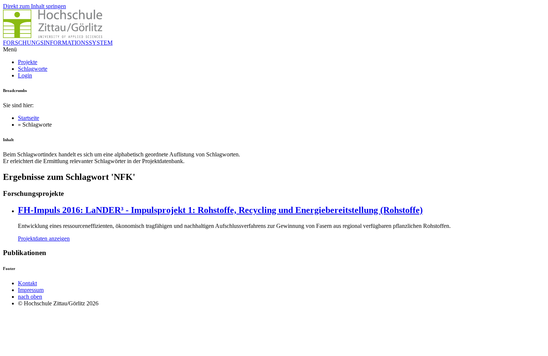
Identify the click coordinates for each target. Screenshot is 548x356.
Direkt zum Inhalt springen (34, 6)
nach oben (30, 296)
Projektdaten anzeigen (44, 238)
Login (25, 75)
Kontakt (27, 283)
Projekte (27, 62)
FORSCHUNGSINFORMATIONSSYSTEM (58, 42)
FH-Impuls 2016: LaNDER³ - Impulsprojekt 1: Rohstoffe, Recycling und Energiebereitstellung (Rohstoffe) (220, 210)
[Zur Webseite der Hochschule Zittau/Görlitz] (52, 36)
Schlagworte (32, 69)
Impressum (31, 290)
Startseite (28, 118)
